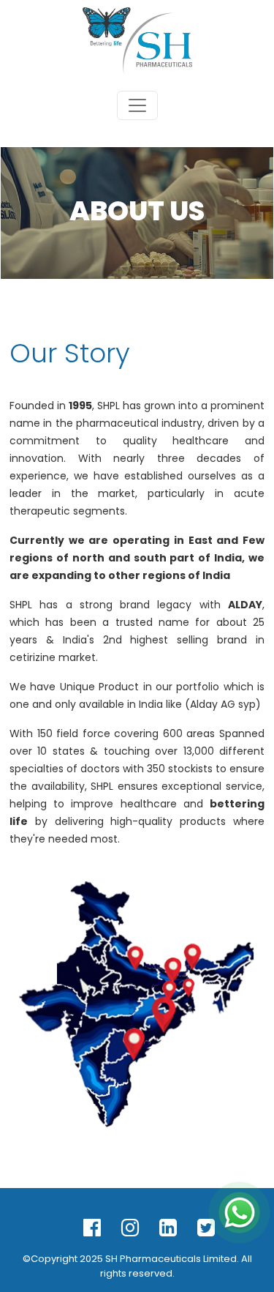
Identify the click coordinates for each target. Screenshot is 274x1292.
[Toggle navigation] (137, 105)
